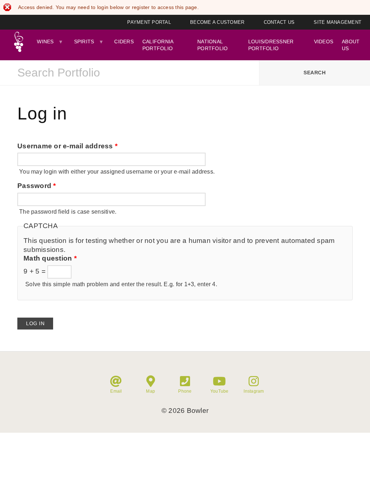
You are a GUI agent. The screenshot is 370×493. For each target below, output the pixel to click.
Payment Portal (149, 22)
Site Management (337, 22)
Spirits (84, 41)
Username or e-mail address (67, 146)
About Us (351, 45)
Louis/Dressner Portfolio (271, 45)
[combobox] (129, 73)
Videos (324, 41)
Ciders (124, 41)
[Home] (18, 42)
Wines (45, 41)
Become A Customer (217, 22)
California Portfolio (157, 45)
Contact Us (279, 22)
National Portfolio (212, 45)
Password (36, 185)
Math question (50, 258)
